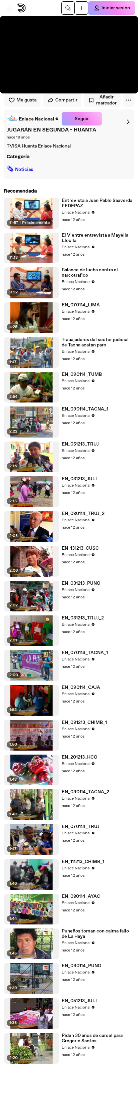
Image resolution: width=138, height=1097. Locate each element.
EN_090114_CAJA (81, 687)
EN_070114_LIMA (81, 305)
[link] (33, 118)
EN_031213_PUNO (81, 583)
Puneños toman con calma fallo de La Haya (95, 933)
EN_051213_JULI (79, 1001)
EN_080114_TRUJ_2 (83, 513)
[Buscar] (68, 8)
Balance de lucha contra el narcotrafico (90, 272)
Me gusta (26, 100)
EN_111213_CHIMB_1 (83, 861)
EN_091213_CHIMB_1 (84, 722)
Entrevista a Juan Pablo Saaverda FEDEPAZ (97, 203)
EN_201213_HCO (79, 757)
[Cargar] (81, 8)
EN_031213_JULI (79, 479)
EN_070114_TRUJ (80, 826)
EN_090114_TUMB (82, 374)
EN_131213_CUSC (80, 548)
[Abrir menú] (9, 8)
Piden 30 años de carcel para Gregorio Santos (92, 1038)
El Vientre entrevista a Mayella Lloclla (95, 238)
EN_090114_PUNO (81, 966)
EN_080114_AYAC (81, 896)
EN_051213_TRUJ (80, 444)
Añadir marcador (106, 100)
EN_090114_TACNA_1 (85, 409)
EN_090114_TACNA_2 (85, 792)
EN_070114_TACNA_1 (85, 652)
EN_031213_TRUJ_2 (83, 618)
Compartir (66, 100)
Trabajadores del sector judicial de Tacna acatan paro (95, 342)
